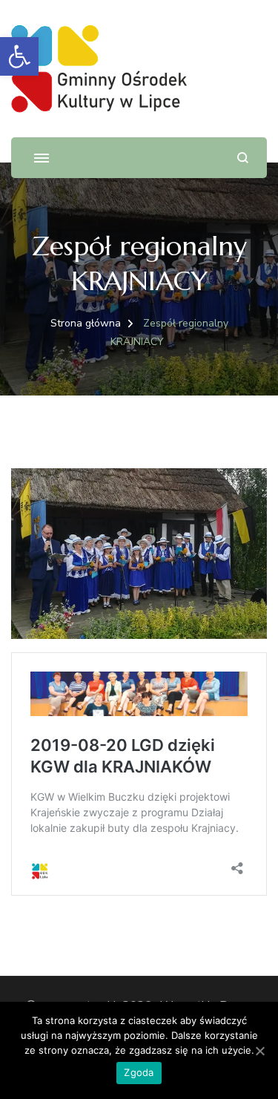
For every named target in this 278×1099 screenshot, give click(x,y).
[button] (19, 56)
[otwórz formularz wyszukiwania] (242, 157)
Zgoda (138, 1072)
